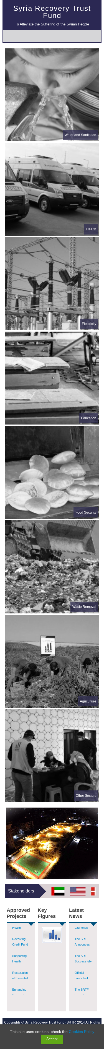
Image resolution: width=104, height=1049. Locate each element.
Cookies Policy (81, 1031)
